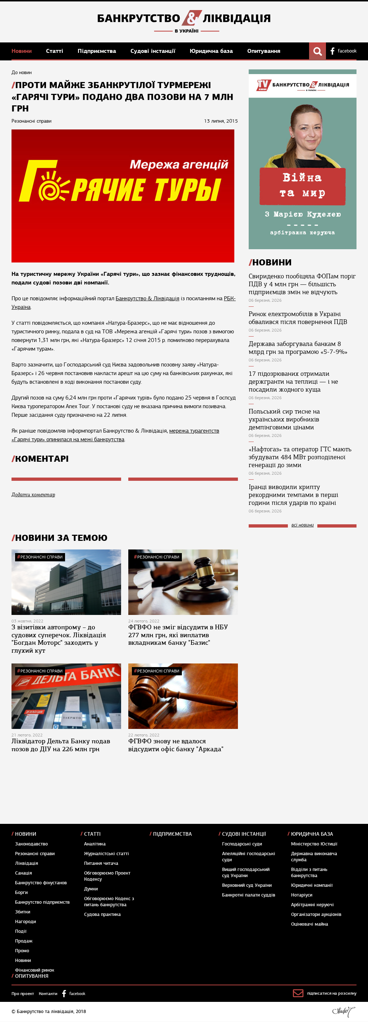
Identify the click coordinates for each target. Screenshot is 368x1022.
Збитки (22, 912)
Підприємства (98, 51)
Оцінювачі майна (309, 924)
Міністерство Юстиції (314, 844)
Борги (21, 892)
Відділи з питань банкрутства (309, 873)
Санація (23, 873)
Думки (91, 889)
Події (21, 931)
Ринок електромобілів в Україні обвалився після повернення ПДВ (298, 318)
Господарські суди (242, 844)
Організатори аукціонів (316, 914)
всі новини (302, 525)
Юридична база (212, 51)
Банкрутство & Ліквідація (147, 298)
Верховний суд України (247, 885)
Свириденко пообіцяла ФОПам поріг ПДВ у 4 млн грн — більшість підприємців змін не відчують (302, 284)
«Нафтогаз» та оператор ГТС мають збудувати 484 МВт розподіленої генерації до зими (300, 457)
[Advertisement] (302, 581)
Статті (55, 51)
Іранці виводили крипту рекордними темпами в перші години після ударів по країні (293, 495)
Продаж (23, 941)
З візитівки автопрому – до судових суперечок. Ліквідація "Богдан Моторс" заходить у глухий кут (59, 638)
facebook (347, 51)
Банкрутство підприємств (42, 902)
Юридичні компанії (312, 885)
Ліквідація (26, 863)
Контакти (48, 993)
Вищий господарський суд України (246, 873)
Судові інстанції (153, 51)
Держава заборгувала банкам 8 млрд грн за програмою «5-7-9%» (298, 348)
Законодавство (31, 844)
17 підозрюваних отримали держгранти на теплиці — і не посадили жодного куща (293, 381)
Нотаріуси (301, 895)
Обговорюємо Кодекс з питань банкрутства (109, 902)
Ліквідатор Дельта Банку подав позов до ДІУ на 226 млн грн (61, 745)
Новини (22, 51)
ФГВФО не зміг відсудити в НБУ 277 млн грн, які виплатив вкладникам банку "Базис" (178, 635)
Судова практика (102, 914)
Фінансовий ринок (34, 970)
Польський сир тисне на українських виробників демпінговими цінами (284, 419)
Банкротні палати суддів (248, 895)
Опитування (263, 51)
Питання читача (101, 863)
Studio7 (343, 1011)
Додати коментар (33, 495)
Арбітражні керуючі (312, 905)
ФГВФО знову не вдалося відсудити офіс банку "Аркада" (176, 745)
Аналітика (95, 844)
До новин (22, 72)
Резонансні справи (41, 557)
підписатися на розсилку (331, 993)
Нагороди (25, 922)
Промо (22, 951)
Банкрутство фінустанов (41, 883)
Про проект (23, 993)
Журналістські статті (106, 854)
